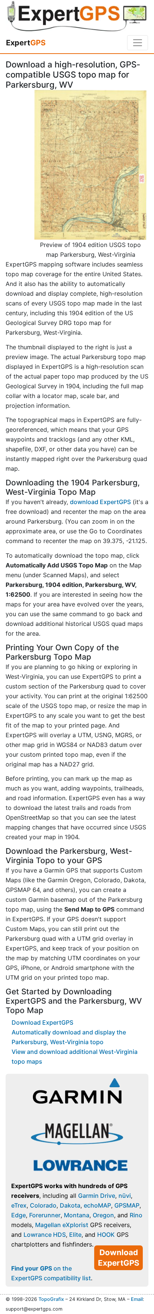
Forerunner (45, 1215)
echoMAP (97, 1205)
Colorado (43, 1205)
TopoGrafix (51, 1299)
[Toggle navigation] (137, 42)
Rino (136, 1215)
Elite (75, 1234)
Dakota (70, 1205)
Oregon (103, 1215)
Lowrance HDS (45, 1234)
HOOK (106, 1234)
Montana (76, 1215)
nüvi (124, 1195)
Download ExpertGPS (42, 1022)
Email (137, 1299)
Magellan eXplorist (61, 1225)
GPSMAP (126, 1205)
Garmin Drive (96, 1195)
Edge (18, 1215)
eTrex (19, 1205)
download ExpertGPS (100, 502)
